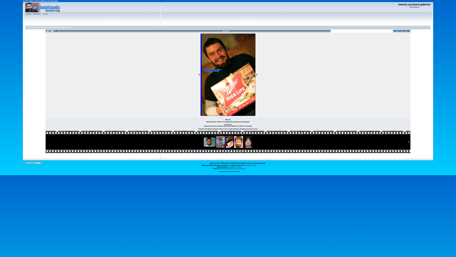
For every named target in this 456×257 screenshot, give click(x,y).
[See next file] (404, 31)
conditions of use (251, 165)
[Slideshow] (56, 31)
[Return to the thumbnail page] (48, 31)
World (35, 27)
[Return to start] (395, 31)
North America (43, 27)
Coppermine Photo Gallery (232, 171)
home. (232, 169)
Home (30, 27)
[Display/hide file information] (52, 31)
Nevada (69, 27)
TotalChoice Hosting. (235, 167)
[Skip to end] (408, 31)
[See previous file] (399, 31)
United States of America (57, 27)
